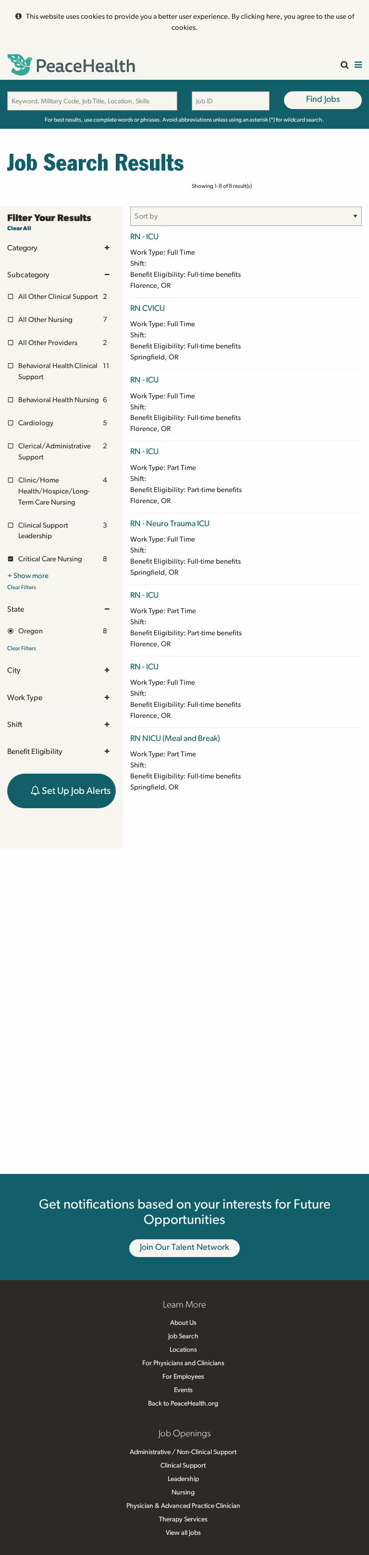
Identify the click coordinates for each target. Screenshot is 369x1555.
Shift (14, 724)
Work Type (24, 698)
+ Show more (28, 576)
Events (183, 1390)
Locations (183, 1349)
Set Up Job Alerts (75, 791)
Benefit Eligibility (34, 751)
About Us (183, 1323)
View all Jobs (183, 1533)
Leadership (183, 1479)
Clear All (19, 228)
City (14, 670)
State (15, 609)
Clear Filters (21, 587)
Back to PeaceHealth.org (183, 1403)
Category (22, 248)
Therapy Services (183, 1519)
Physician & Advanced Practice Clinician (183, 1506)
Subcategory (28, 275)
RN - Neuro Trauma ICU (169, 523)
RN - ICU (144, 237)
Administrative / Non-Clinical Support (183, 1452)
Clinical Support (183, 1465)
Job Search (183, 1336)
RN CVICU (147, 308)
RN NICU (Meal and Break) (175, 738)
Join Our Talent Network (184, 1247)
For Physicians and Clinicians (183, 1363)
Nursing (183, 1492)
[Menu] (358, 65)
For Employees (183, 1376)
